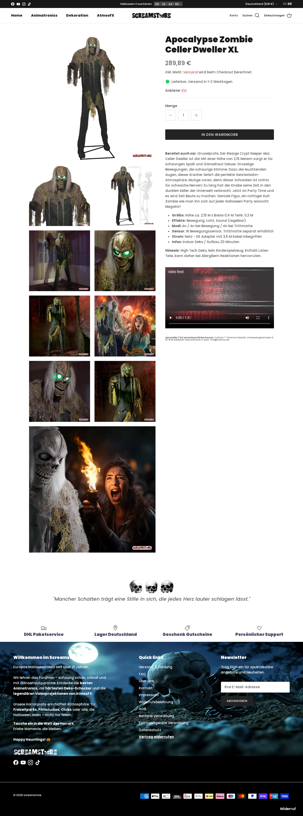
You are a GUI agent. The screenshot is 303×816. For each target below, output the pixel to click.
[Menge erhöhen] (196, 115)
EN (285, 4)
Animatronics (44, 15)
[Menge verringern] (170, 115)
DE (290, 4)
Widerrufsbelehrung (156, 702)
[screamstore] (151, 16)
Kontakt (146, 688)
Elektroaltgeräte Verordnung (164, 723)
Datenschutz (150, 730)
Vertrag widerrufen (156, 736)
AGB (142, 709)
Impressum (149, 695)
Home (16, 15)
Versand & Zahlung (155, 667)
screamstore (32, 795)
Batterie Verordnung (156, 716)
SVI (184, 90)
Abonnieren (237, 701)
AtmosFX (105, 15)
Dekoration (77, 15)
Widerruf (288, 808)
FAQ (142, 674)
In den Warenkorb (219, 134)
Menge (171, 105)
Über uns (146, 681)
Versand (190, 72)
